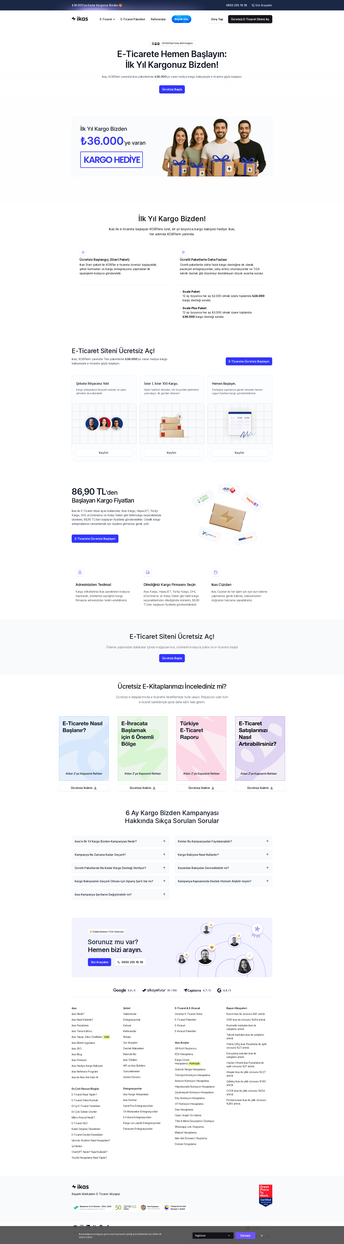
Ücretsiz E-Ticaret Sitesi (188, 1013)
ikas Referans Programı (85, 1071)
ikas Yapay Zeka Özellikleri (90, 1036)
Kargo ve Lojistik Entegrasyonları (142, 1122)
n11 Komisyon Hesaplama (189, 1103)
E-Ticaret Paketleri (185, 1019)
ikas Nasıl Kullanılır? (82, 1019)
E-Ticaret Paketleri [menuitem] (133, 19)
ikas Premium (79, 1060)
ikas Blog (77, 1054)
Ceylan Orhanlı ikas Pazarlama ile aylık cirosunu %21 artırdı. (245, 1064)
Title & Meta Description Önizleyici (194, 1121)
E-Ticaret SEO (80, 1123)
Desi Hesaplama (184, 1109)
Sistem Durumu (131, 1077)
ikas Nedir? (78, 1013)
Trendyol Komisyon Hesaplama (192, 1075)
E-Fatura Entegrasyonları (137, 1117)
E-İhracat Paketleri (185, 1031)
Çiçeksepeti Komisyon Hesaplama (194, 1092)
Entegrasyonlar (131, 1019)
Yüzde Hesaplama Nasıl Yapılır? (89, 1157)
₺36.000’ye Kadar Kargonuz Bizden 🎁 (97, 5)
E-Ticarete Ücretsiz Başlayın (249, 361)
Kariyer (127, 1025)
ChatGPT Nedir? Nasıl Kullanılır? (90, 1151)
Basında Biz (129, 1054)
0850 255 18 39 (236, 5)
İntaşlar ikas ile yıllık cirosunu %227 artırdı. (246, 1073)
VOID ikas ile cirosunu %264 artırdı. (246, 1019)
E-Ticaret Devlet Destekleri (87, 1134)
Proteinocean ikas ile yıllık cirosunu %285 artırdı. (246, 1101)
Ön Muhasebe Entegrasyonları (140, 1111)
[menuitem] (107, 19)
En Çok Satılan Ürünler (84, 1111)
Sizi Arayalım (130, 1042)
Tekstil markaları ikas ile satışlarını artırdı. (245, 1036)
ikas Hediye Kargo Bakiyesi (87, 1065)
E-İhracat (180, 1025)
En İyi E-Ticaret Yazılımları (86, 1105)
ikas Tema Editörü (82, 1031)
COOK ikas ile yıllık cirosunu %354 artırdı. (245, 1092)
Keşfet (103, 453)
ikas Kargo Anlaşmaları (136, 1094)
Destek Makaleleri (133, 1048)
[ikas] (80, 19)
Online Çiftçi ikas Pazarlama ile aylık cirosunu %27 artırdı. (246, 1045)
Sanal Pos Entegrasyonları (138, 1105)
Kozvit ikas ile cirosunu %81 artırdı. (245, 1013)
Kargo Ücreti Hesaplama (187, 1061)
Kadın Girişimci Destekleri (86, 1128)
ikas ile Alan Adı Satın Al (85, 1077)
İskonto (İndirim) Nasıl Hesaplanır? (91, 1140)
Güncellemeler (131, 1071)
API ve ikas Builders (134, 1065)
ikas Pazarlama (80, 1025)
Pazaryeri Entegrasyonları (137, 1128)
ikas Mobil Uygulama (83, 1042)
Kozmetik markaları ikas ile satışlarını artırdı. (241, 1027)
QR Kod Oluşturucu (185, 1048)
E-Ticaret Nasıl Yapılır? (84, 1094)
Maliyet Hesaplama (185, 1132)
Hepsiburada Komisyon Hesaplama (194, 1086)
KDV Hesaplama (184, 1054)
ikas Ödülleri (130, 1059)
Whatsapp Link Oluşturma (189, 1126)
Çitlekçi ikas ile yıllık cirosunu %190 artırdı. (246, 1083)
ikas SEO (77, 1048)
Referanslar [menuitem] (158, 19)
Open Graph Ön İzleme (188, 1115)
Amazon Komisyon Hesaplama (192, 1080)
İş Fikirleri (77, 1146)
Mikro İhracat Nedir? (83, 1117)
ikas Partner (130, 1100)
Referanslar (129, 1031)
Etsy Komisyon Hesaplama (190, 1098)
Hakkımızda (129, 1013)
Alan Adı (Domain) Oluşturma (191, 1138)
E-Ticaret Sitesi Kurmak (85, 1100)
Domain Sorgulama (185, 1143)
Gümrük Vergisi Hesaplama (190, 1069)
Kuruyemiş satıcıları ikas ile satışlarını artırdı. (241, 1055)
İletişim (127, 1036)
